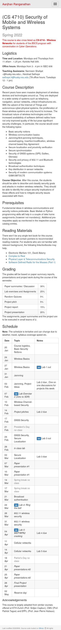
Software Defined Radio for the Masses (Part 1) (32, 262)
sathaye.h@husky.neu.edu (15, 77)
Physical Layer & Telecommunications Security (32, 259)
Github (41, 628)
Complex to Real (17, 255)
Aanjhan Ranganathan (16, 4)
